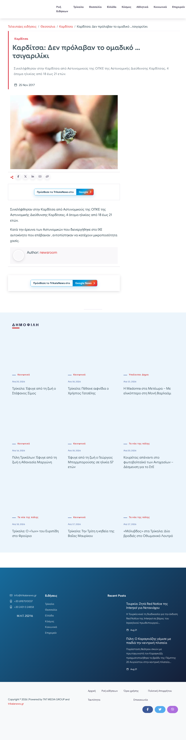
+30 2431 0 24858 (24, 607)
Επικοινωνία (141, 699)
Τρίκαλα (78, 7)
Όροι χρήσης (131, 690)
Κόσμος (126, 7)
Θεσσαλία (95, 7)
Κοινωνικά (160, 7)
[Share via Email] (40, 176)
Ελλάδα (111, 7)
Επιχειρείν (51, 632)
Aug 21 (133, 630)
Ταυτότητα (94, 699)
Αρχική (92, 690)
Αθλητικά (142, 7)
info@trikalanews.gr (25, 595)
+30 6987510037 (23, 601)
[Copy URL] (47, 176)
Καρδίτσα (66, 26)
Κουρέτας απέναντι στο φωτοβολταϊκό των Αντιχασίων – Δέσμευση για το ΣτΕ (148, 462)
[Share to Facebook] (18, 176)
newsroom (48, 252)
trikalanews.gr (16, 703)
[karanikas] (151, 123)
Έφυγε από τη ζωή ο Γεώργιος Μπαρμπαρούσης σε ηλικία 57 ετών (90, 462)
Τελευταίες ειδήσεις (22, 26)
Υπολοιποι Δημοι (139, 374)
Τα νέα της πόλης (139, 443)
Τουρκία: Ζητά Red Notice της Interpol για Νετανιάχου (147, 606)
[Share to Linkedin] (33, 176)
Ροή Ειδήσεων (62, 9)
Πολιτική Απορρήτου (160, 690)
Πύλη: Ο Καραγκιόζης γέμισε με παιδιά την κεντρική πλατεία (148, 641)
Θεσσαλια (48, 26)
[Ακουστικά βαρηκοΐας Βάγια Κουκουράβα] (151, 174)
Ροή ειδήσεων (110, 690)
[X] (160, 709)
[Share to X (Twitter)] (25, 176)
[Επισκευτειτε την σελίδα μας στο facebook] (147, 709)
